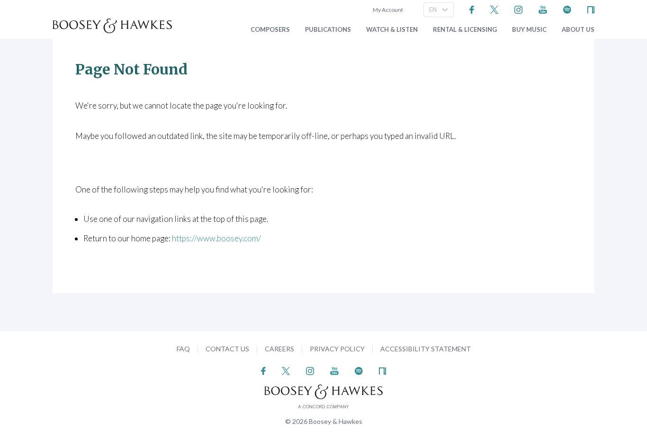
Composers (270, 29)
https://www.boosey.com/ (216, 238)
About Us (578, 29)
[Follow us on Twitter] (494, 9)
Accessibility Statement (425, 349)
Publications (328, 29)
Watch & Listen (392, 29)
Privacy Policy (337, 349)
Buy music (529, 29)
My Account (387, 9)
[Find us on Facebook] (472, 9)
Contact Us (227, 349)
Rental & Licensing (465, 29)
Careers (279, 349)
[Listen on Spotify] (567, 9)
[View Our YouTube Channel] (543, 9)
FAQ (183, 349)
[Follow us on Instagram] (518, 9)
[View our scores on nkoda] (590, 9)
